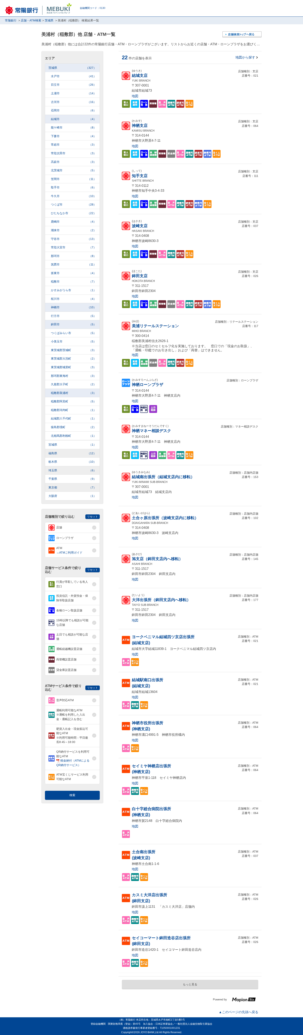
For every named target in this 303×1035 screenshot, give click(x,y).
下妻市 (73, 136)
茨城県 (72, 67)
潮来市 (73, 230)
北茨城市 (73, 170)
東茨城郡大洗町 (73, 358)
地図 (135, 96)
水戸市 (73, 76)
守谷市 (73, 239)
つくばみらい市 (73, 333)
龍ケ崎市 (73, 127)
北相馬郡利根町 (73, 435)
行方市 (73, 316)
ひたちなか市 (73, 213)
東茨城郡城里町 (73, 367)
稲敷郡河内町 (73, 410)
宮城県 (72, 444)
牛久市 (73, 196)
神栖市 (73, 307)
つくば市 (73, 204)
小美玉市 (73, 341)
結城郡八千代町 (73, 418)
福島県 (72, 453)
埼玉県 (72, 470)
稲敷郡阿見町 (73, 401)
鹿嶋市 (73, 221)
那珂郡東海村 (73, 375)
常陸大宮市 (73, 247)
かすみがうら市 (73, 290)
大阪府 (72, 496)
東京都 (72, 487)
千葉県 (72, 478)
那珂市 (73, 256)
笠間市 (73, 179)
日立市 (73, 84)
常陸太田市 (73, 153)
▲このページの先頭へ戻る (238, 1012)
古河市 (73, 102)
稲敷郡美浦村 (73, 393)
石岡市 (73, 110)
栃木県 (72, 461)
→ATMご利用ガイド (69, 552)
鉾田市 (73, 324)
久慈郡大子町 (73, 384)
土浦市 (73, 93)
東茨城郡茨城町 (73, 350)
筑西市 (73, 264)
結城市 (73, 119)
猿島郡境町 (73, 427)
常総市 (73, 144)
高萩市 (73, 162)
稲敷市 (73, 281)
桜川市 (73, 298)
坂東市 (73, 273)
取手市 (73, 187)
